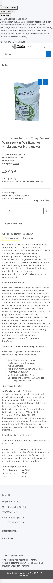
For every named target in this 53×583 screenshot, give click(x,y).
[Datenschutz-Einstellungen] (1, 2)
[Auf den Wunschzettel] (45, 82)
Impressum (5, 41)
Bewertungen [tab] (29, 238)
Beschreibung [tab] (11, 238)
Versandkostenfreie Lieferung (30, 181)
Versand (25, 565)
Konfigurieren (7, 11)
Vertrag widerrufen (14, 555)
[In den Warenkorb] (4, 74)
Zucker (16, 163)
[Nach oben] (1, 581)
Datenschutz (19, 41)
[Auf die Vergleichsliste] (40, 82)
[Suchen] (48, 54)
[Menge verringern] (4, 211)
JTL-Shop (31, 575)
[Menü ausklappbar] (5, 46)
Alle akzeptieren (8, 7)
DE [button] (30, 46)
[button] (36, 46)
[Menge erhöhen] (45, 217)
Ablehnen (5, 15)
